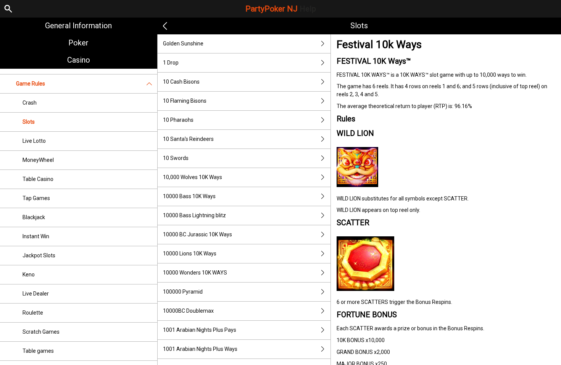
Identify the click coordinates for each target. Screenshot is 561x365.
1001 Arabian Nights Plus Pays (199, 330)
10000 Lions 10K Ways (189, 253)
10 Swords (176, 158)
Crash (30, 103)
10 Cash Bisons (181, 82)
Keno (29, 274)
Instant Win (36, 236)
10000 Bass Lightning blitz (194, 215)
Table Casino (38, 179)
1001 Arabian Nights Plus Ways (200, 349)
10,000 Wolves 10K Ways (192, 177)
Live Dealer (36, 294)
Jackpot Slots (39, 255)
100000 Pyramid (183, 292)
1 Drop (171, 63)
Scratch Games (41, 332)
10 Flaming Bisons (184, 101)
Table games (38, 351)
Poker (78, 42)
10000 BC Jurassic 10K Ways (197, 234)
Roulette (33, 313)
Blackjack (34, 217)
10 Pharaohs (178, 120)
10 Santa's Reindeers (188, 139)
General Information (78, 25)
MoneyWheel (38, 160)
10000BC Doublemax (188, 311)
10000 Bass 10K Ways (189, 196)
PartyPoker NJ (280, 8)
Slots (29, 122)
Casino (78, 60)
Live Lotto (34, 141)
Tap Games (36, 198)
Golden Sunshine (183, 43)
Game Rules (30, 84)
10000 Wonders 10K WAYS (195, 273)
